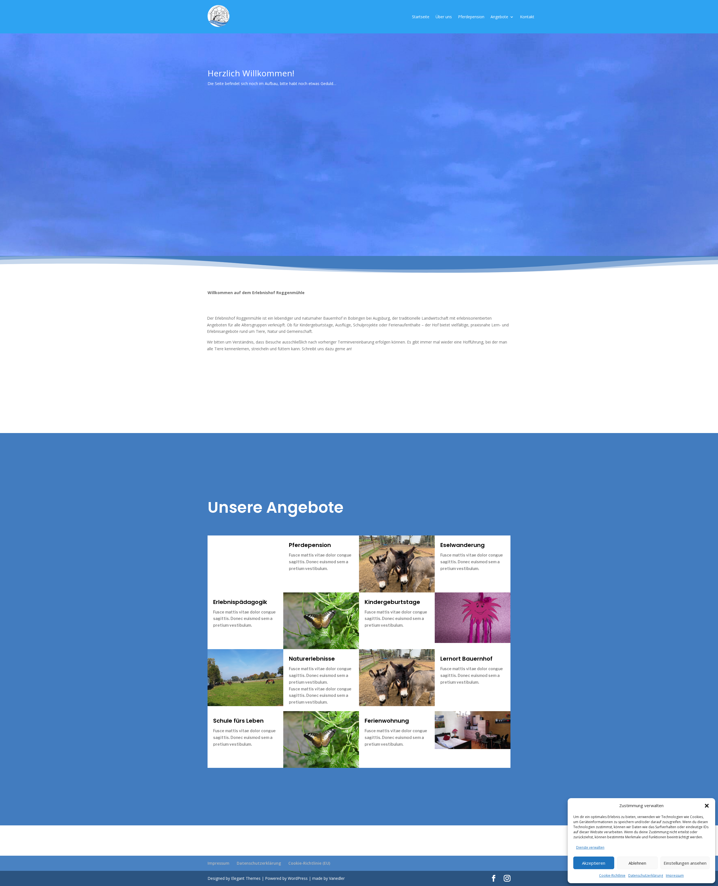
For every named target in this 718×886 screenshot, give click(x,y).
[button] (707, 806)
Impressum (675, 875)
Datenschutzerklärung (645, 875)
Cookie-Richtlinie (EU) (309, 863)
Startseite (420, 17)
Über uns (444, 17)
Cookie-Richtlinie (612, 875)
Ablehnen (637, 863)
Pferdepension (471, 17)
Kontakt (527, 17)
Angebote (499, 17)
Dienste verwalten (590, 847)
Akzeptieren (593, 863)
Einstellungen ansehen (685, 863)
